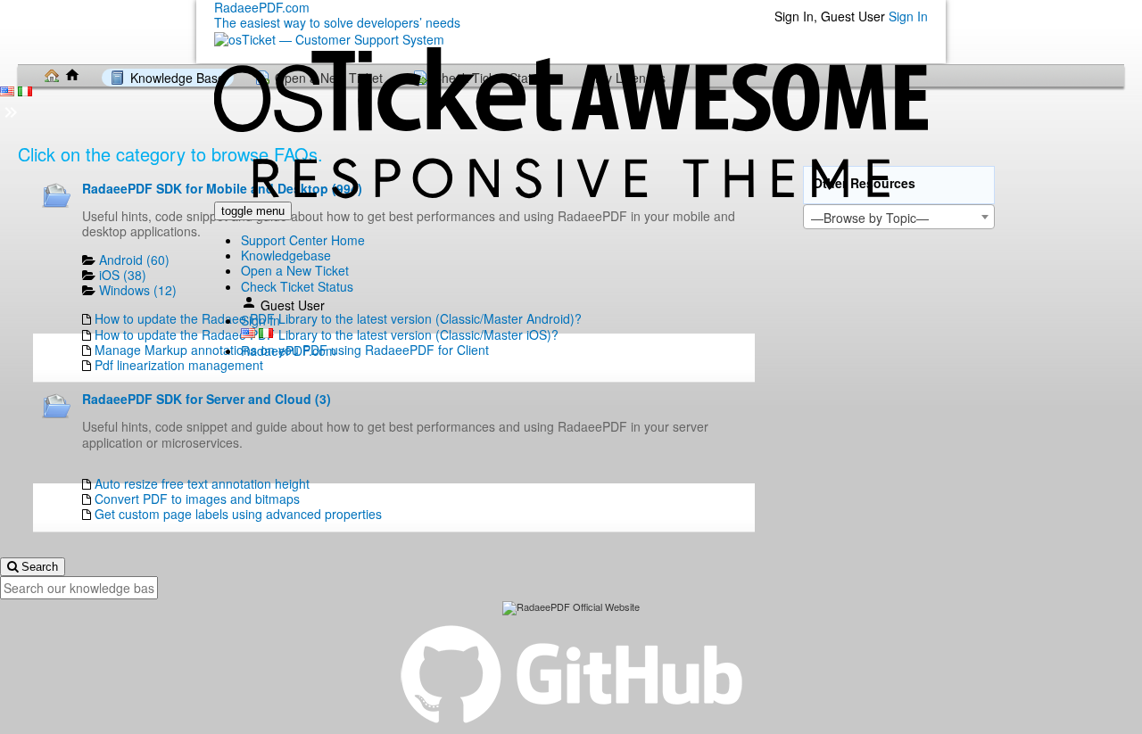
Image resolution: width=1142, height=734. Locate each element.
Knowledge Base (177, 78)
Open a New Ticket (295, 270)
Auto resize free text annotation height (202, 483)
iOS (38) (122, 275)
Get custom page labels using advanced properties (238, 514)
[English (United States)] (248, 333)
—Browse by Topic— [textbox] (870, 218)
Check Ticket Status (297, 286)
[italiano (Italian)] (266, 333)
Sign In (908, 16)
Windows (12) (138, 290)
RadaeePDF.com (288, 350)
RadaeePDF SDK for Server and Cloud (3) (206, 399)
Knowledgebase (286, 255)
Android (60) (134, 259)
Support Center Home (303, 240)
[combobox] (899, 216)
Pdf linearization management (179, 365)
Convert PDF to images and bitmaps (197, 498)
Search (38, 566)
